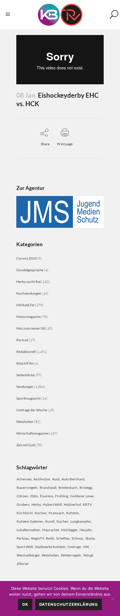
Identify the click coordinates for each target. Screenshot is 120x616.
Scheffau (63, 538)
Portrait (22, 340)
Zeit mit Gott (25, 445)
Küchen (62, 521)
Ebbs (34, 496)
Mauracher (50, 530)
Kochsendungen (28, 293)
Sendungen (24, 386)
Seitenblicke (25, 375)
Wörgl (88, 555)
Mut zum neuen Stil (30, 328)
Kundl (49, 521)
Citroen (22, 496)
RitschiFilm (24, 363)
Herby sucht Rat (28, 281)
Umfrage (74, 547)
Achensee (24, 479)
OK (25, 604)
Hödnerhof (72, 504)
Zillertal (22, 563)
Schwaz (77, 538)
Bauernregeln (27, 487)
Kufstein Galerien (30, 521)
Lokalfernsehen (28, 530)
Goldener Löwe (81, 496)
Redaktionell (26, 351)
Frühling (61, 496)
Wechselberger (28, 555)
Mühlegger (69, 530)
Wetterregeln (71, 555)
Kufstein (72, 513)
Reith (50, 538)
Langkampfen (80, 521)
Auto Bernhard (72, 479)
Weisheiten (24, 421)
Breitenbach (68, 487)
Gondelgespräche (29, 270)
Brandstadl (48, 487)
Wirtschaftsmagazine (32, 433)
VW (86, 547)
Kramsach (56, 513)
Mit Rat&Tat (25, 305)
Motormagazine (28, 316)
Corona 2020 (26, 258)
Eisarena (46, 496)
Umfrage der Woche (31, 410)
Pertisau (23, 538)
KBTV (87, 504)
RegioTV (37, 538)
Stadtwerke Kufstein (50, 547)
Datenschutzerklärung (68, 604)
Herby (36, 504)
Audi (55, 479)
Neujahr (86, 530)
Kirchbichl (25, 513)
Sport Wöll (25, 547)
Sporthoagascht (28, 398)
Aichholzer (41, 479)
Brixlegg (86, 487)
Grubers (23, 504)
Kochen (41, 513)
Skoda (90, 538)
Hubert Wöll (52, 504)
